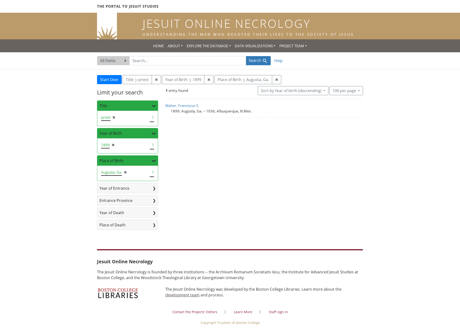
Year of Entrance (114, 188)
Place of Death (112, 225)
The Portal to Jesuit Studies (128, 6)
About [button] (174, 45)
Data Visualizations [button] (254, 45)
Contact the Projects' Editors (194, 312)
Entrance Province (115, 200)
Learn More (243, 312)
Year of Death (111, 212)
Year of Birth (110, 133)
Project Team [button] (291, 45)
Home (158, 45)
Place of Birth (111, 160)
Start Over (109, 79)
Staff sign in (278, 312)
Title (103, 105)
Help (278, 60)
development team (182, 295)
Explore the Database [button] (207, 45)
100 (344, 90)
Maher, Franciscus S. (182, 105)
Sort (291, 90)
